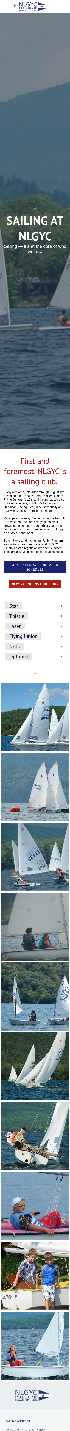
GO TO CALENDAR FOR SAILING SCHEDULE (35, 567)
